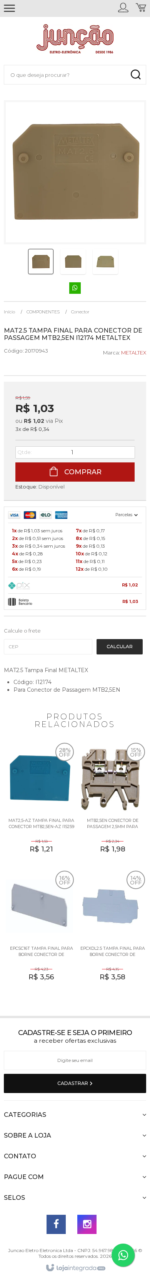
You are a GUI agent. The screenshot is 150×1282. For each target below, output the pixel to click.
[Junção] (75, 40)
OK (120, 646)
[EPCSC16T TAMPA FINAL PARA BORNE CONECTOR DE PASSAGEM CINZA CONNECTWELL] (39, 932)
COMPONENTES (43, 312)
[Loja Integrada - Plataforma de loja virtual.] (75, 1268)
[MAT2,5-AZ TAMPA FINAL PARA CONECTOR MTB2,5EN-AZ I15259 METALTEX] (39, 804)
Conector (80, 312)
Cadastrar (73, 1083)
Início (9, 312)
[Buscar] (135, 74)
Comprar (82, 472)
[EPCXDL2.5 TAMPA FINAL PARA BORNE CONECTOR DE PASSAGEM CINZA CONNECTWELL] (110, 932)
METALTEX (133, 352)
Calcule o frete (22, 631)
